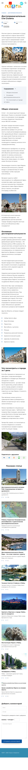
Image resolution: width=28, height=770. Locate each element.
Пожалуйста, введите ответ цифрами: (14, 715)
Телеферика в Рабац (9, 671)
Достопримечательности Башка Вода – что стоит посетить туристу (13, 553)
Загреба (21, 117)
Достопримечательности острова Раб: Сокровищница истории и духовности (13, 489)
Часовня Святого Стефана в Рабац (13, 583)
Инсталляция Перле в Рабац (11, 642)
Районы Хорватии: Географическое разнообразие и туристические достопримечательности (13, 521)
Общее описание (12, 92)
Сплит (23, 33)
